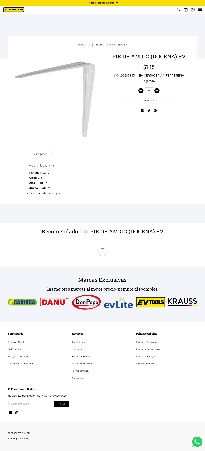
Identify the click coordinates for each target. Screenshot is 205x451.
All (89, 44)
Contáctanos (78, 342)
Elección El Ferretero (82, 356)
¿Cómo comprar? (80, 371)
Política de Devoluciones (148, 349)
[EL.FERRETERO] (13, 10)
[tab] (40, 154)
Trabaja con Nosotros (18, 356)
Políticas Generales (145, 363)
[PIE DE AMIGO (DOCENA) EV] (56, 98)
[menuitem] (178, 10)
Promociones (78, 378)
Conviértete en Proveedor (20, 363)
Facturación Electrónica (83, 363)
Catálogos (77, 349)
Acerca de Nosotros (17, 342)
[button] (178, 10)
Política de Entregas (145, 356)
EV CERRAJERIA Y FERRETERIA (161, 75)
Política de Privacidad (146, 342)
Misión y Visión (15, 349)
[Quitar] (141, 90)
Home (81, 44)
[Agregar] (157, 90)
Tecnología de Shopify (18, 438)
